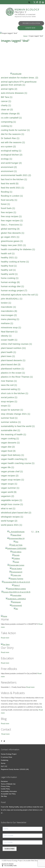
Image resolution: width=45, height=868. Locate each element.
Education (7, 658)
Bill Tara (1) (6, 97)
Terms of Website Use (8, 784)
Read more (5, 638)
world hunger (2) (9, 521)
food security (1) (9, 200)
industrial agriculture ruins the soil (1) (19, 294)
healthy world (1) (9, 274)
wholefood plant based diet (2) (16, 512)
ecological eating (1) (11, 150)
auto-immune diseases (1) (14, 93)
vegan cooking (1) (10, 438)
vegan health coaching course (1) (17, 463)
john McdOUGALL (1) (11, 298)
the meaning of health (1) (13, 434)
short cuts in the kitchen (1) (14, 393)
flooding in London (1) (12, 196)
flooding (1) (6, 192)
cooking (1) (6, 126)
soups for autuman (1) (12, 410)
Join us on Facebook (37, 2)
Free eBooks (9, 669)
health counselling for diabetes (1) (18, 249)
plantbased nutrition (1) (12, 368)
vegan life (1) (7, 467)
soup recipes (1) (9, 401)
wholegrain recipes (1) (12, 516)
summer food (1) (9, 418)
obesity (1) (6, 335)
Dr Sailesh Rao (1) (10, 138)
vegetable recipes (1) (11, 500)
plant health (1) (8, 352)
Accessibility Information (9, 791)
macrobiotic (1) (8, 307)
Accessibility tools (10, 865)
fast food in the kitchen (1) (14, 179)
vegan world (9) (8, 492)
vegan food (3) (8, 451)
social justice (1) (9, 397)
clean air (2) (7, 109)
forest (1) (5, 204)
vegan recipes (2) (9, 475)
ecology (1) (6, 159)
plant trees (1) (8, 356)
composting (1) (8, 122)
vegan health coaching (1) (14, 459)
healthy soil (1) (8, 270)
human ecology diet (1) (12, 286)
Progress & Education (31, 23)
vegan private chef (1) (12, 471)
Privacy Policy (5, 786)
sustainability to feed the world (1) (18, 426)
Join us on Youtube (43, 2)
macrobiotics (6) (9, 311)
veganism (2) (7, 496)
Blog (4, 719)
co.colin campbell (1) (11, 117)
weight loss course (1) (12, 504)
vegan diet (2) (8, 447)
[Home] (22, 616)
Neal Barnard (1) (9, 331)
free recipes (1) (8, 212)
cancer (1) (6, 101)
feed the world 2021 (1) (12, 187)
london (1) (6, 303)
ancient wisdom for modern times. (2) (19, 77)
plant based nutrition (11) (13, 348)
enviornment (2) (9, 167)
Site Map (4, 796)
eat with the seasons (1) (13, 142)
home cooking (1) (9, 278)
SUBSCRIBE (9, 849)
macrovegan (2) (9, 315)
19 (36, 532)
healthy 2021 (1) (9, 257)
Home (5, 619)
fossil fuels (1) (8, 208)
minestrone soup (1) (11, 327)
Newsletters (8, 682)
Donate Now (30, 28)
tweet (5, 741)
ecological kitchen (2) (11, 154)
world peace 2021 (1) (11, 525)
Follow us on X (34, 2)
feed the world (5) (9, 183)
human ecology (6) (10, 282)
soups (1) (5, 405)
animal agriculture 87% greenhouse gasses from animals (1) (19, 83)
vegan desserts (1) (10, 442)
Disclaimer (4, 781)
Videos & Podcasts (13, 693)
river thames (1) (9, 381)
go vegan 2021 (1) (10, 237)
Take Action (8, 633)
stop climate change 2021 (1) (15, 414)
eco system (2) (8, 146)
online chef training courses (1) (16, 344)
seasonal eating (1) (10, 389)
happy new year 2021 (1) (13, 245)
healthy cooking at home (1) (15, 261)
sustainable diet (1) (10, 430)
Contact (6, 729)
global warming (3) (10, 229)
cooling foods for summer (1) (15, 130)
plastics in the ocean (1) (13, 373)
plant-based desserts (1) (13, 360)
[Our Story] (22, 644)
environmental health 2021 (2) (16, 175)
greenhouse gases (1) (12, 241)
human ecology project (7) (14, 290)
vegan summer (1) (10, 488)
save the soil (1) (9, 385)
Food (3, 802)
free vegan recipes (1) (12, 220)
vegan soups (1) (9, 484)
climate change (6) (10, 113)
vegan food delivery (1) (12, 455)
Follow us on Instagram (40, 2)
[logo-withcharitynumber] (22, 12)
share (2, 741)
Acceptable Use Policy (8, 794)
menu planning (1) (10, 319)
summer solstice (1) (11, 422)
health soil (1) (8, 253)
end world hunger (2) (11, 163)
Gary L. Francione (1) (11, 224)
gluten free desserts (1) (12, 233)
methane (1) (7, 323)
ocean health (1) (9, 340)
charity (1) (6, 105)
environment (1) (9, 171)
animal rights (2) (9, 89)
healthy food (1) (9, 266)
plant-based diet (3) (10, 364)
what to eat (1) (8, 508)
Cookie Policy (5, 789)
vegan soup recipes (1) (12, 479)
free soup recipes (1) (11, 216)
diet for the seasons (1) (12, 134)
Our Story (7, 648)
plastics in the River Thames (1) (17, 377)
